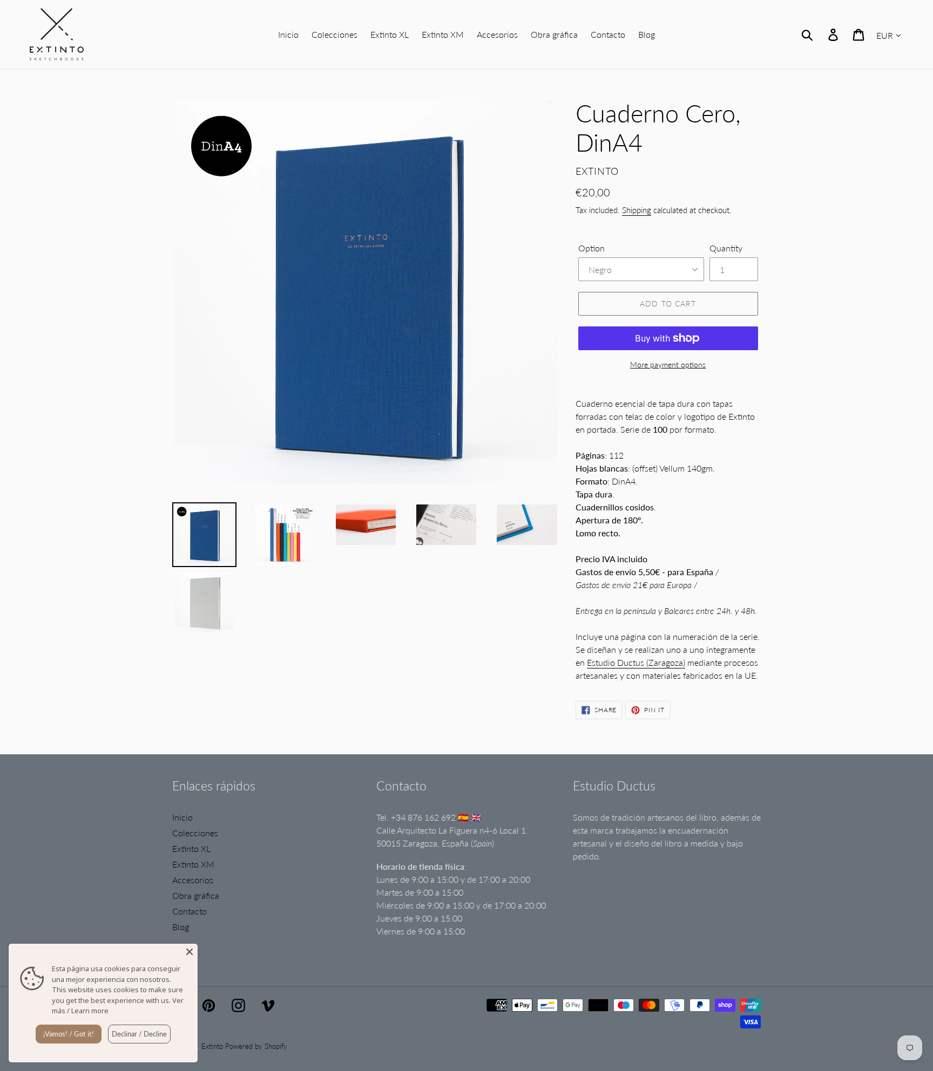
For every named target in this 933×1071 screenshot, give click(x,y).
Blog (180, 927)
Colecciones (195, 833)
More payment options (668, 364)
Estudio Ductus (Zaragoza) (636, 662)
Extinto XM (193, 864)
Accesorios (192, 880)
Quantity (725, 248)
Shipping (636, 210)
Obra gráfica (195, 895)
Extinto (212, 1046)
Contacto (189, 911)
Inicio (182, 817)
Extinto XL (191, 848)
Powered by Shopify (256, 1046)
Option (591, 248)
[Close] (189, 951)
